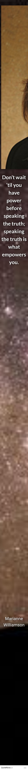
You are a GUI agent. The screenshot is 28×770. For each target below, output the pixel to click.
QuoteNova (7, 768)
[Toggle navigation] (25, 767)
